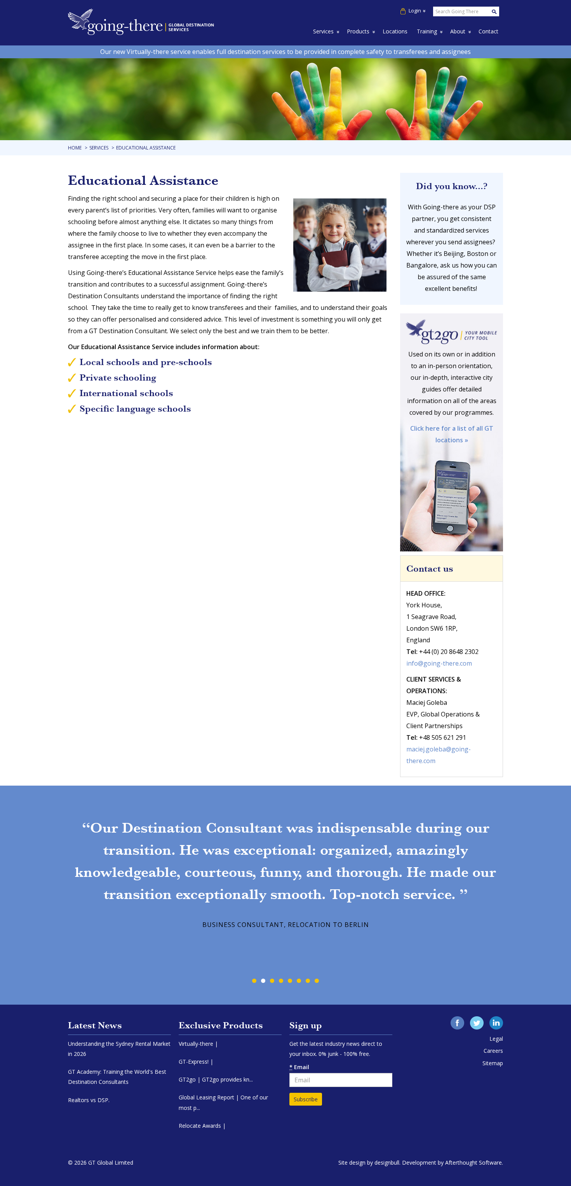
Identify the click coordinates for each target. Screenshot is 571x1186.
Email (299, 1067)
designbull (386, 1162)
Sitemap (492, 1063)
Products (358, 31)
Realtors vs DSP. (89, 1100)
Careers (493, 1050)
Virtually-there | (198, 1043)
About (457, 31)
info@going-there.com (439, 663)
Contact (488, 31)
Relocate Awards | (202, 1125)
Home (75, 147)
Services (323, 31)
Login (414, 10)
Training (427, 31)
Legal (496, 1038)
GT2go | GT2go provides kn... (216, 1079)
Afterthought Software (473, 1162)
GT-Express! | (196, 1061)
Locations (395, 31)
